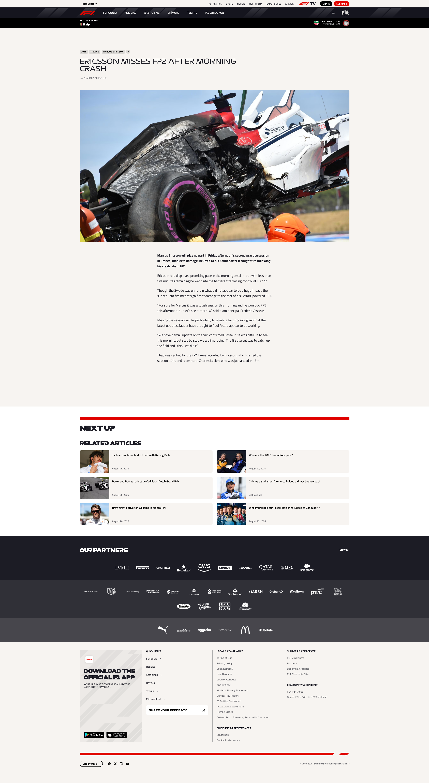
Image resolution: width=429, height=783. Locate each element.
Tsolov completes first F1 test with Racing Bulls (141, 455)
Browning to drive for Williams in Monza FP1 (139, 508)
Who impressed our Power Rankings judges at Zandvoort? (284, 508)
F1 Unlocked (214, 12)
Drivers (173, 12)
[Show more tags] (128, 52)
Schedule (110, 12)
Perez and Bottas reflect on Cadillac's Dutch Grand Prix (145, 481)
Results (130, 12)
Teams (192, 12)
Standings (152, 12)
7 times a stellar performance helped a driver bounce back (284, 481)
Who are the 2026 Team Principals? (271, 455)
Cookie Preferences (228, 740)
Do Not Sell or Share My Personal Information (243, 718)
